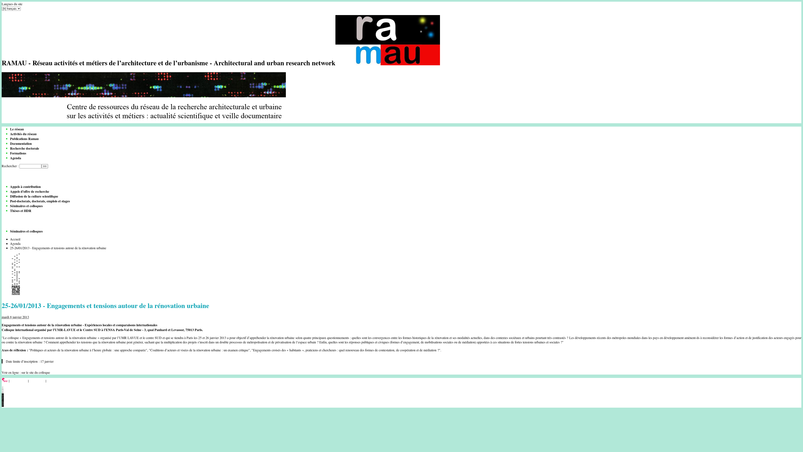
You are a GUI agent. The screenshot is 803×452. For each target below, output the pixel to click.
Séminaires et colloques (26, 205)
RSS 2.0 (53, 381)
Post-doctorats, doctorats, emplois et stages (40, 201)
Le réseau (17, 129)
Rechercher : (10, 166)
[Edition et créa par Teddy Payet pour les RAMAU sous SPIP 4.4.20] (3, 405)
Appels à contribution (25, 186)
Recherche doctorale (24, 148)
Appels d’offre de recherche (29, 191)
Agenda (15, 157)
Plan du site (37, 381)
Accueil (15, 239)
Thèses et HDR (20, 210)
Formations (18, 153)
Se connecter (18, 381)
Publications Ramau (24, 138)
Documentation (21, 143)
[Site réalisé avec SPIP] (5, 381)
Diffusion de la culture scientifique (34, 196)
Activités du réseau (23, 133)
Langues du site (12, 4)
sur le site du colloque (35, 372)
